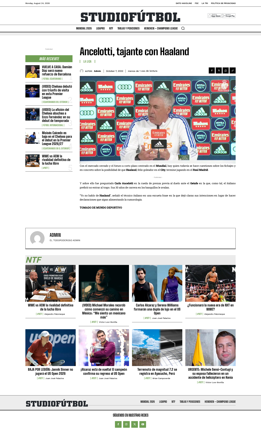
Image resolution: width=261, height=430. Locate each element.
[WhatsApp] (226, 70)
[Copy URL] (233, 70)
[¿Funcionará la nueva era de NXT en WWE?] (210, 285)
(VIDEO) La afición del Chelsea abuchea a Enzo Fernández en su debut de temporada (56, 115)
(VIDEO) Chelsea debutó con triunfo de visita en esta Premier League (57, 91)
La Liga (87, 61)
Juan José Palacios (161, 318)
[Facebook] (212, 70)
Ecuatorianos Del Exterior (55, 102)
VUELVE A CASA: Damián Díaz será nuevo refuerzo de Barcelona (57, 70)
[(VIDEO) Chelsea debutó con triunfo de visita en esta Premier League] (32, 91)
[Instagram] (126, 424)
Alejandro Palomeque (54, 314)
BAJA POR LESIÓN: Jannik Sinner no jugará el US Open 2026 (50, 371)
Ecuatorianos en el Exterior (56, 148)
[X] (219, 70)
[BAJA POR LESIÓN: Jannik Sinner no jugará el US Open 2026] (50, 349)
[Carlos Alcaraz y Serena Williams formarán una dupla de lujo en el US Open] (157, 285)
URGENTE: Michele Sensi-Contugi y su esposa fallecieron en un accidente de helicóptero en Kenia (210, 373)
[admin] (82, 71)
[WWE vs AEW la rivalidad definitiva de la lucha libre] (32, 160)
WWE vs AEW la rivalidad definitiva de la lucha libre (56, 159)
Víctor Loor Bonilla (108, 322)
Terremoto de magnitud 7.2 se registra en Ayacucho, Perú (157, 371)
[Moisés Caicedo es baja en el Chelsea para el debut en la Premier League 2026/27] (32, 137)
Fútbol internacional (53, 125)
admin (97, 71)
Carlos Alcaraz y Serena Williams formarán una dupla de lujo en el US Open (157, 309)
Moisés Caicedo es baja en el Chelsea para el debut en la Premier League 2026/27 (57, 138)
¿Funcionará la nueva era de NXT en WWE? (210, 307)
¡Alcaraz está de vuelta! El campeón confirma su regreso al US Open (104, 371)
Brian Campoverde (161, 378)
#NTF (45, 168)
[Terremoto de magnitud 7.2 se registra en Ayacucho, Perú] (157, 349)
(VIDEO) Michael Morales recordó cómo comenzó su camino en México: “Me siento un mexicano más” (104, 311)
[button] (183, 28)
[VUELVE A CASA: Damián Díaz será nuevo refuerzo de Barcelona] (32, 71)
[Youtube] (142, 424)
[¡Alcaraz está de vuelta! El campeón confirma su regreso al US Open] (104, 349)
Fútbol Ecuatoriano (52, 79)
